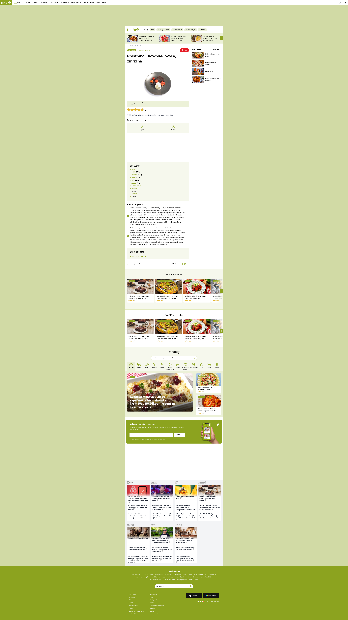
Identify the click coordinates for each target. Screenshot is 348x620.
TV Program (43, 3)
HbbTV (131, 602)
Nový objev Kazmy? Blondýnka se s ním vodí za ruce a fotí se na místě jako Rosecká (162, 558)
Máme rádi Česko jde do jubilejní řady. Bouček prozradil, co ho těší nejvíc (161, 516)
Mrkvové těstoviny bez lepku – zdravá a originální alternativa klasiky (208, 411)
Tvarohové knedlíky (169, 579)
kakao (133, 177)
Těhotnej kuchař (88, 3)
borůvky (134, 194)
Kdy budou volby (198, 574)
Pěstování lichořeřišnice (206, 577)
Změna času (177, 574)
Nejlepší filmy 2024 (147, 574)
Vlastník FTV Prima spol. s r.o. (136, 611)
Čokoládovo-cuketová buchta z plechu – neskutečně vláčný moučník (139, 297)
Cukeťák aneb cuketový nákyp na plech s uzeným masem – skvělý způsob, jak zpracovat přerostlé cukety (146, 41)
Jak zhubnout (136, 574)
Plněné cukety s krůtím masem (212, 55)
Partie (184, 574)
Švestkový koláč (193, 579)
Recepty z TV (64, 3)
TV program (168, 574)
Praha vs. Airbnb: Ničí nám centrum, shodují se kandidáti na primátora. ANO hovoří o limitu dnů (138, 498)
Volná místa (132, 597)
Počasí (190, 574)
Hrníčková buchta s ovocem (211, 63)
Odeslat (179, 434)
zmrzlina (134, 188)
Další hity (216, 50)
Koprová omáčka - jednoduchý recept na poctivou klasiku (210, 38)
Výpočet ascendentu (156, 579)
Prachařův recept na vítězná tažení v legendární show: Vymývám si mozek (162, 498)
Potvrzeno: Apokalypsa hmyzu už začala (185, 497)
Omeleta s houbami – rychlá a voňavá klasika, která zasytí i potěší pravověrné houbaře (167, 297)
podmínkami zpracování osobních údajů (155, 439)
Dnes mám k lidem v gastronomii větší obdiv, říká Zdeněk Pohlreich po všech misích (161, 507)
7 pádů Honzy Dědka (151, 577)
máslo (133, 172)
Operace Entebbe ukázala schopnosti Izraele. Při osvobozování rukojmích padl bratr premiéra (186, 508)
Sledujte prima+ (101, 3)
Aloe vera (195, 577)
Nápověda (152, 608)
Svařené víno (171, 577)
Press (151, 597)
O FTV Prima (132, 594)
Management (153, 594)
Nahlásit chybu (133, 614)
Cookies (131, 608)
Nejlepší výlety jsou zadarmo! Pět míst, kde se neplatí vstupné (185, 548)
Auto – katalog (139, 577)
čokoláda (134, 175)
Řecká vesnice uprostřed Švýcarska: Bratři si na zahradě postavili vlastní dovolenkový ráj (185, 558)
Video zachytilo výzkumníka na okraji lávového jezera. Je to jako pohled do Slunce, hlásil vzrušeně (185, 516)
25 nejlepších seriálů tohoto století (138, 538)
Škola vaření (54, 3)
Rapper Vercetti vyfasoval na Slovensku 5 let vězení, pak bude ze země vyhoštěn (162, 549)
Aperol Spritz (209, 71)
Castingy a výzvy (154, 600)
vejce (133, 169)
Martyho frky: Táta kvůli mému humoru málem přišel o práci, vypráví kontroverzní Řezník (160, 540)
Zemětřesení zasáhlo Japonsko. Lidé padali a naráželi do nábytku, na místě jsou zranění (137, 516)
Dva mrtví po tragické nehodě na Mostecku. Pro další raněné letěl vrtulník (137, 507)
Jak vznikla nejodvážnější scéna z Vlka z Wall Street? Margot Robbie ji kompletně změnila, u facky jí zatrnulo (138, 559)
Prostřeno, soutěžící (144, 50)
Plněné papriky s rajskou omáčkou (212, 79)
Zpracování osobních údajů (157, 605)
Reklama (131, 600)
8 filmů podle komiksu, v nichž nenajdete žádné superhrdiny (136, 548)
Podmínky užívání (133, 605)
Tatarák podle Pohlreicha (184, 577)
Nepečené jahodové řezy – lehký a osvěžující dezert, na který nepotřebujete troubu (179, 39)
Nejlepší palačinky (182, 579)
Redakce (152, 611)
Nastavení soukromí (155, 614)
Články (35, 3)
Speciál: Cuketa (76, 3)
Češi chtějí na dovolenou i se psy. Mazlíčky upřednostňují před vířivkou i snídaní (185, 540)
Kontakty (152, 602)
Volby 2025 (162, 577)
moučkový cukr (136, 185)
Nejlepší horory (159, 574)
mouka (133, 183)
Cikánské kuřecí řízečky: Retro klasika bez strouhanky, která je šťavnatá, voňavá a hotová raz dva (196, 297)
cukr (132, 180)
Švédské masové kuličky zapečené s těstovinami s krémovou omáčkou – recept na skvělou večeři (152, 402)
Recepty (28, 3)
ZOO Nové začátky (210, 574)
